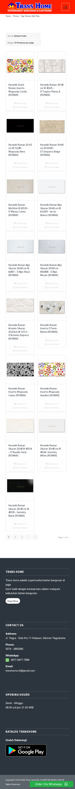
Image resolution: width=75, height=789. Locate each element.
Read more (21, 103)
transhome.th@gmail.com (20, 670)
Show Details (21, 107)
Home (8, 16)
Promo (16, 16)
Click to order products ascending (37, 36)
